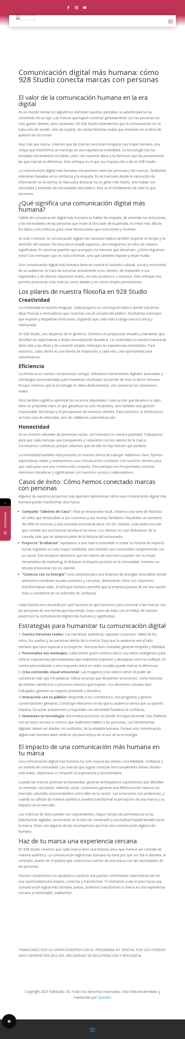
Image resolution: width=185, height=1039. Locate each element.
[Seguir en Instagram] (76, 8)
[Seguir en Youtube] (85, 8)
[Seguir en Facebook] (68, 8)
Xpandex (104, 997)
